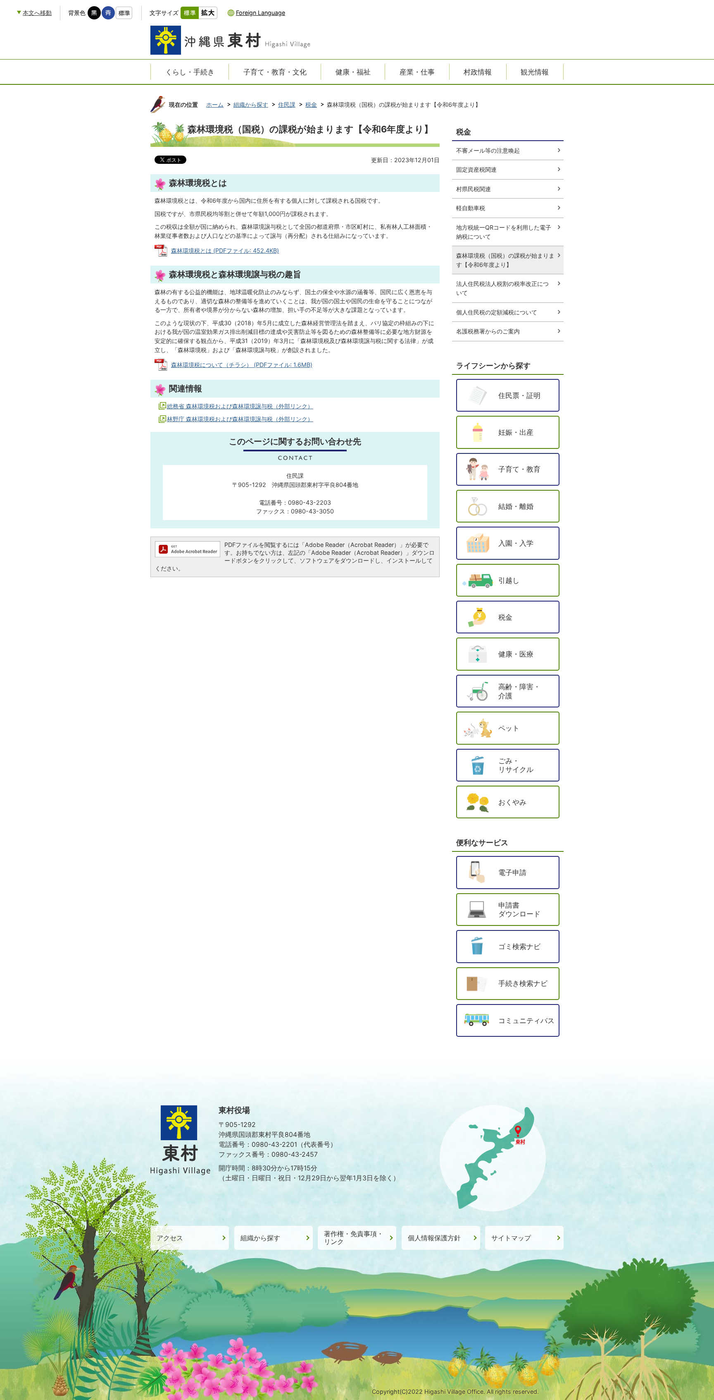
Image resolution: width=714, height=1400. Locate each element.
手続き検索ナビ (522, 983)
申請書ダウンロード (519, 909)
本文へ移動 (37, 12)
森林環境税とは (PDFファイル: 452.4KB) (225, 250)
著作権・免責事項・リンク (353, 1238)
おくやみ (512, 802)
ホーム (215, 104)
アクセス (170, 1238)
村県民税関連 (473, 188)
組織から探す (250, 104)
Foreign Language (260, 12)
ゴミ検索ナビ (519, 946)
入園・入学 (515, 543)
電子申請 (512, 872)
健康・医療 (515, 654)
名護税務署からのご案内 (488, 331)
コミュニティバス (526, 1020)
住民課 (286, 104)
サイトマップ (511, 1238)
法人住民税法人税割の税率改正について (502, 288)
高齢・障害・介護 (519, 691)
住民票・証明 (519, 395)
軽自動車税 (470, 207)
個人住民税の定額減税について (496, 312)
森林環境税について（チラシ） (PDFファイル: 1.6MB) (241, 364)
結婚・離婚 (515, 506)
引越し (508, 580)
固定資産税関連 (476, 169)
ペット (508, 728)
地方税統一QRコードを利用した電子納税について (503, 232)
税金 (311, 104)
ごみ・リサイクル (515, 765)
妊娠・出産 (515, 432)
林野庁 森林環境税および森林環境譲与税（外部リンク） (240, 418)
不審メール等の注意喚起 (488, 150)
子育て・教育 (519, 469)
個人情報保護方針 (434, 1238)
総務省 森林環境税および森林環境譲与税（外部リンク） (240, 406)
